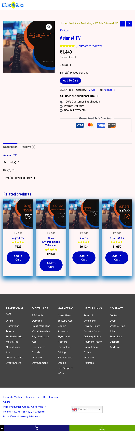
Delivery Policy (92, 336)
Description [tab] (10, 146)
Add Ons (115, 347)
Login (113, 321)
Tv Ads (10, 331)
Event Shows (13, 363)
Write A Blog (117, 326)
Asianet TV (110, 89)
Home (63, 23)
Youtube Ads (65, 321)
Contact (114, 315)
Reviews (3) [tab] (28, 146)
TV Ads (99, 23)
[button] (49, 27)
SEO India (37, 315)
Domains (37, 321)
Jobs (112, 331)
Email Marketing (41, 326)
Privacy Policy (92, 326)
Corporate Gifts (14, 357)
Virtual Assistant (41, 331)
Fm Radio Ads (14, 336)
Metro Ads (12, 342)
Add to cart (70, 80)
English (82, 409)
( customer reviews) (89, 46)
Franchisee (116, 336)
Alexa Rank (64, 315)
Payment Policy (93, 342)
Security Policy (92, 331)
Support (114, 342)
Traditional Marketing (80, 23)
